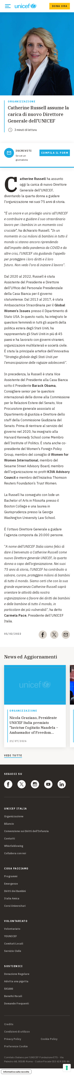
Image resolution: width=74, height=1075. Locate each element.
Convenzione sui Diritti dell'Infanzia (26, 831)
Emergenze (11, 883)
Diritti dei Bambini (15, 891)
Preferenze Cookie (16, 1046)
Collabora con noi (15, 853)
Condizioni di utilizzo (17, 1031)
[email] (66, 635)
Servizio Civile (12, 951)
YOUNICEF (10, 936)
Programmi (10, 876)
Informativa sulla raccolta (16, 1071)
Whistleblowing (13, 845)
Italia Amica (11, 898)
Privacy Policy (12, 1039)
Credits (8, 1024)
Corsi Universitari (14, 905)
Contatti (9, 838)
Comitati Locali (13, 943)
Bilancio (9, 823)
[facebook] (43, 635)
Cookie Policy (49, 1039)
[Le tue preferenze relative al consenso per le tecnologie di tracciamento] (67, 1068)
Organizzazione (21, 101)
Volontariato (12, 928)
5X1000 (8, 988)
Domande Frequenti (16, 1003)
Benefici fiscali (13, 996)
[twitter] (54, 635)
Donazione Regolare (16, 973)
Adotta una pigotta (16, 981)
